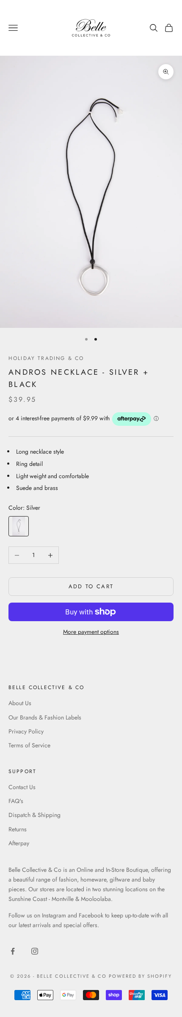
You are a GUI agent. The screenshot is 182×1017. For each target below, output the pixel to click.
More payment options (91, 632)
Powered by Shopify (140, 976)
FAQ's (15, 801)
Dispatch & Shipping (34, 815)
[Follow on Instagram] (34, 951)
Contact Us (22, 787)
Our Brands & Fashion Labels (44, 717)
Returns (17, 829)
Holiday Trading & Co (46, 358)
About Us (19, 703)
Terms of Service (29, 745)
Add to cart (91, 586)
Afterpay (18, 843)
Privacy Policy (26, 731)
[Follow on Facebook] (12, 951)
